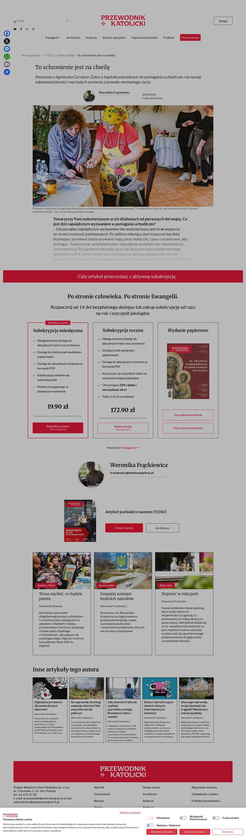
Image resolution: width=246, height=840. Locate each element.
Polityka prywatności (130, 812)
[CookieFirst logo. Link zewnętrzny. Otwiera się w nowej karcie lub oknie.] (10, 815)
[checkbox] (150, 818)
